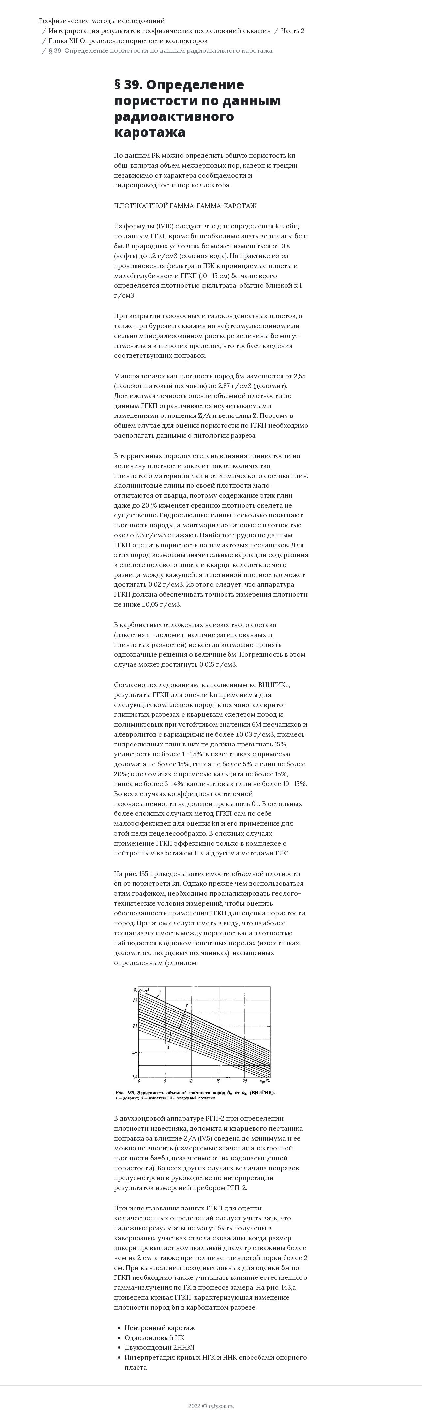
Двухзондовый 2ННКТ (160, 1347)
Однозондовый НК (154, 1337)
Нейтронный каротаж (160, 1327)
